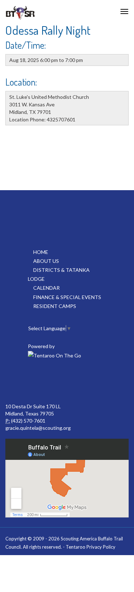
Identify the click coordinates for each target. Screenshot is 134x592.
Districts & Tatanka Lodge (59, 274)
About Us (46, 261)
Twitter (66, 381)
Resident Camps (54, 306)
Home (40, 252)
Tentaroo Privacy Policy (90, 547)
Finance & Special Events (67, 297)
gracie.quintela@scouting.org (38, 428)
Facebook (34, 381)
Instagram (97, 381)
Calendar (46, 288)
